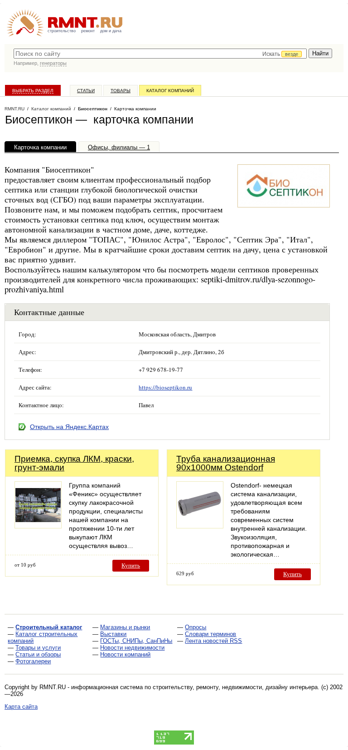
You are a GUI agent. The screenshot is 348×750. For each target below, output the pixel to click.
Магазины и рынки (125, 627)
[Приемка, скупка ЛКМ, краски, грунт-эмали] (38, 526)
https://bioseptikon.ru (165, 387)
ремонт (88, 31)
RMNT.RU (14, 108)
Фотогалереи (33, 661)
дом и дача (110, 31)
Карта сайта (21, 706)
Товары (120, 90)
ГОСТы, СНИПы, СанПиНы (136, 640)
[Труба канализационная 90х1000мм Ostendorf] (200, 526)
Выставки (113, 634)
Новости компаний (125, 654)
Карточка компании (40, 147)
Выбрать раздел (32, 90)
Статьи (86, 90)
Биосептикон (92, 108)
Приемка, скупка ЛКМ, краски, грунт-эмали (74, 463)
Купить (130, 565)
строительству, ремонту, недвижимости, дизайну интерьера (235, 687)
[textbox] (160, 54)
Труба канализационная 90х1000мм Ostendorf (225, 463)
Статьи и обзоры (38, 654)
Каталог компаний (170, 90)
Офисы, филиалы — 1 (119, 147)
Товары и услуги (38, 647)
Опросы (195, 627)
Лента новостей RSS (213, 640)
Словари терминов (210, 634)
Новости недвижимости (132, 647)
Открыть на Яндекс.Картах (69, 426)
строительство (62, 31)
